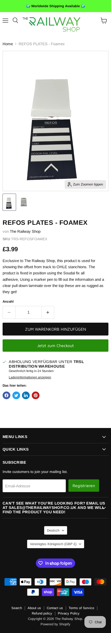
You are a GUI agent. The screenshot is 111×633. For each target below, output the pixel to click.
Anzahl (8, 301)
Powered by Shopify (55, 624)
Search (16, 608)
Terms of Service (81, 608)
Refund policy (42, 613)
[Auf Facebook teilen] (6, 395)
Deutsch (53, 530)
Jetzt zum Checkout (55, 345)
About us (34, 608)
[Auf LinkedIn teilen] (26, 395)
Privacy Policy (69, 613)
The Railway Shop (25, 231)
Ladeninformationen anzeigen (30, 377)
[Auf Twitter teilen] (16, 395)
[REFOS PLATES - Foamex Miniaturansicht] (9, 202)
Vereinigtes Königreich (53, 544)
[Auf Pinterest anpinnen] (35, 395)
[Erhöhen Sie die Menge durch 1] (48, 312)
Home (8, 44)
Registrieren (84, 485)
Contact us (55, 608)
